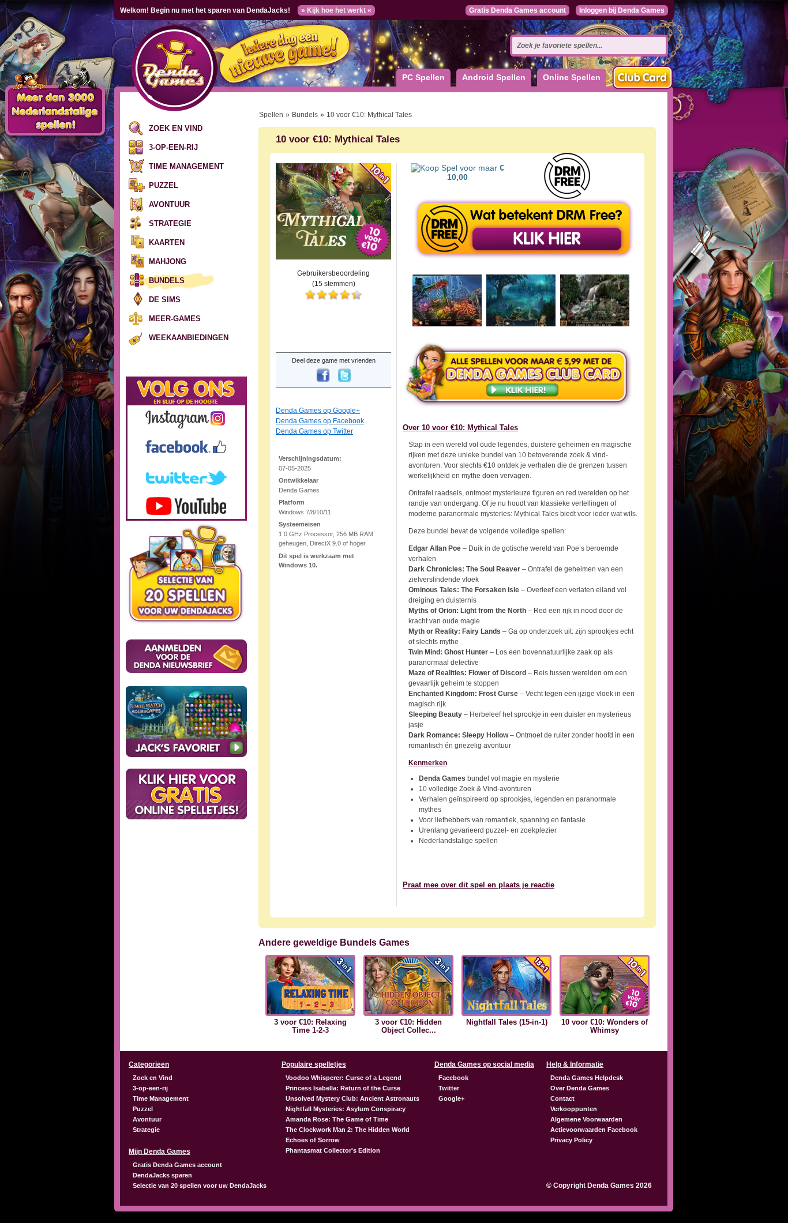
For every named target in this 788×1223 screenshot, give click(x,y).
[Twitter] (344, 382)
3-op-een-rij (173, 147)
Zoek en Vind (175, 128)
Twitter (448, 1088)
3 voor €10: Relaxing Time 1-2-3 (310, 1026)
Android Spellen (494, 77)
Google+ (451, 1098)
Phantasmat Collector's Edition (333, 1150)
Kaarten (167, 242)
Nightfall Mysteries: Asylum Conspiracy (346, 1108)
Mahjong (167, 261)
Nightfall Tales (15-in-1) (506, 1022)
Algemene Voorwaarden (586, 1119)
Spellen (271, 115)
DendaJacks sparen (162, 1175)
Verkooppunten (573, 1108)
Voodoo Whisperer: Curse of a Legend (343, 1077)
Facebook (453, 1077)
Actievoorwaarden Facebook (593, 1129)
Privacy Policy (571, 1140)
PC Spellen (423, 77)
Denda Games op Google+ (318, 411)
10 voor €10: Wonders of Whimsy (604, 1026)
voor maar (475, 172)
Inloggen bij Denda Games (622, 10)
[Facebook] (323, 382)
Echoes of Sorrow (313, 1140)
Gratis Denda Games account (517, 10)
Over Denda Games (579, 1088)
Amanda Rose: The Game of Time (337, 1119)
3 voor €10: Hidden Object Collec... (408, 1026)
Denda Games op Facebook (320, 421)
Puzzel (163, 185)
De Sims (165, 299)
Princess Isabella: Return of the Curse (343, 1088)
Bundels (167, 280)
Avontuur (169, 204)
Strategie (170, 223)
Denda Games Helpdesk (586, 1077)
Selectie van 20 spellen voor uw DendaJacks (200, 1185)
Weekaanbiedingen (188, 337)
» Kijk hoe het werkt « (336, 10)
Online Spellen (572, 77)
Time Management (186, 166)
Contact (562, 1098)
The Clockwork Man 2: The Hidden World (348, 1129)
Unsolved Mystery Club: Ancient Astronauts (352, 1098)
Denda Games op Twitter (314, 431)
